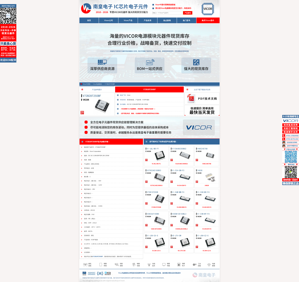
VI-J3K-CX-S (156, 251)
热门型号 (186, 20)
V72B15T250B (156, 207)
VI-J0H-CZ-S (207, 251)
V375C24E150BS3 (156, 185)
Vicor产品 (128, 20)
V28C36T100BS (156, 229)
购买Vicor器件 (208, 20)
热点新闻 (167, 20)
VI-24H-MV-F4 (206, 207)
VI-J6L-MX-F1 (156, 164)
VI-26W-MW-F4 (181, 207)
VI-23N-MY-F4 (206, 229)
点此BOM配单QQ (292, 146)
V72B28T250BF (110, 84)
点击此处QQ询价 (292, 142)
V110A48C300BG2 (181, 164)
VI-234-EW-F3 (181, 185)
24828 (207, 185)
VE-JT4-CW (181, 251)
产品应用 (147, 20)
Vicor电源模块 (97, 84)
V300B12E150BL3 (181, 229)
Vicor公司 (108, 20)
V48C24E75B (206, 164)
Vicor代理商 (86, 84)
